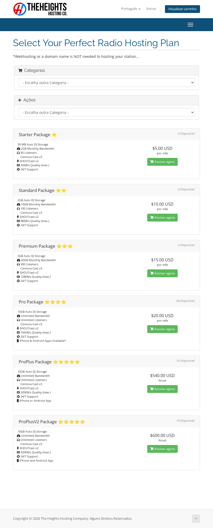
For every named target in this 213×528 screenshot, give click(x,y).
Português (129, 8)
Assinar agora (164, 161)
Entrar (151, 8)
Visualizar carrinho (182, 9)
